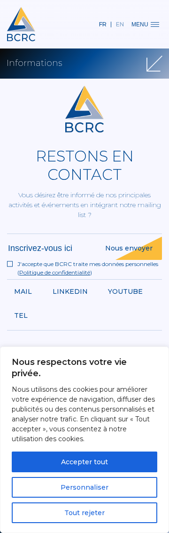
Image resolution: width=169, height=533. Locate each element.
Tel (21, 315)
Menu (139, 24)
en (120, 24)
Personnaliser (84, 487)
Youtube (125, 291)
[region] (84, 440)
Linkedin (70, 291)
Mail (23, 291)
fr (103, 24)
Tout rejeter (84, 513)
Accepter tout (84, 462)
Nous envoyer (129, 248)
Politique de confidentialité (54, 272)
